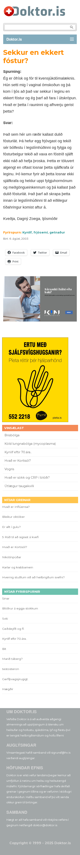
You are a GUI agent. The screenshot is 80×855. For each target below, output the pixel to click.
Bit (4, 649)
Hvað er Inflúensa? (16, 506)
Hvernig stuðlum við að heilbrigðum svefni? (33, 577)
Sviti (5, 618)
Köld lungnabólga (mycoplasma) (30, 444)
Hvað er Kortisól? (18, 461)
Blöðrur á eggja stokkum (20, 608)
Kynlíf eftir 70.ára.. (18, 452)
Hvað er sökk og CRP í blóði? (27, 477)
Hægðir (7, 689)
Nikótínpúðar (11, 557)
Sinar (5, 598)
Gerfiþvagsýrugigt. (15, 679)
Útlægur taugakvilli (19, 486)
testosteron (10, 669)
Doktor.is (14, 39)
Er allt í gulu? (12, 527)
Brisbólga (11, 435)
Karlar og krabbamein (17, 567)
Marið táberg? (12, 658)
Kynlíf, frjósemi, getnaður (43, 232)
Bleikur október (13, 516)
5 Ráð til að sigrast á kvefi (20, 537)
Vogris (9, 469)
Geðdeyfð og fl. (13, 628)
